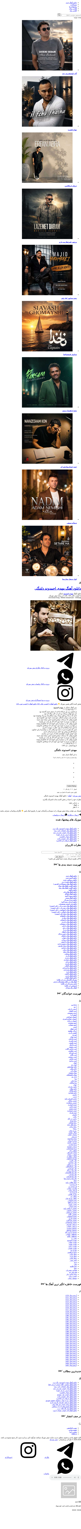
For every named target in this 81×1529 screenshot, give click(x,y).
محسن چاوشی (71, 1210)
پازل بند (74, 1077)
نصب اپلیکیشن (72, 1428)
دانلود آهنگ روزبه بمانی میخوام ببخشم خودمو (61, 1400)
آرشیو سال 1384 (71, 1323)
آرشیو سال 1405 (71, 1365)
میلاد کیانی (73, 1258)
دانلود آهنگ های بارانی (69, 926)
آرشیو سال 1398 (71, 1351)
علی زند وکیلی (72, 1164)
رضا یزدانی (73, 1127)
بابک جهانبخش (72, 1067)
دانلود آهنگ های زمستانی (68, 924)
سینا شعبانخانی (71, 1148)
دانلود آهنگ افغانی (71, 978)
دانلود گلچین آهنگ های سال (67, 886)
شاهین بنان (73, 1150)
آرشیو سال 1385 (71, 1325)
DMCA (74, 1434)
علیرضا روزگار (72, 1170)
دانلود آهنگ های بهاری (69, 918)
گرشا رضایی (72, 1190)
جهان (75, 1085)
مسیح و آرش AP (71, 1232)
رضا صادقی (73, 1123)
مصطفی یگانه (72, 1236)
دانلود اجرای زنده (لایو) (69, 902)
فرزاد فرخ (73, 1184)
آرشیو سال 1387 (71, 1329)
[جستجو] (59, 14)
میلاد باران (73, 1256)
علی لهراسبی (72, 1168)
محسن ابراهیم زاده (70, 1208)
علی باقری (73, 1160)
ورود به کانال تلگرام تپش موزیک (38, 668)
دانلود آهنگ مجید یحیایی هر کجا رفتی (64, 1404)
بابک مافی (73, 1069)
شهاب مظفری (72, 1156)
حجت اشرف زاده (71, 1099)
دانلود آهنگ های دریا (70, 930)
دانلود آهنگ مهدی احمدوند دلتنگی (58, 588)
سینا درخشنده (72, 1146)
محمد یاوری (73, 1218)
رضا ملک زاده (72, 1125)
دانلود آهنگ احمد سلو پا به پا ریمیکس (64, 1406)
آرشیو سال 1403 (71, 1361)
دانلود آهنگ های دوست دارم (67, 944)
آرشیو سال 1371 (71, 1297)
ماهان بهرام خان (71, 1198)
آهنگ (69, 796)
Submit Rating (71, 786)
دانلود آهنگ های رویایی (69, 940)
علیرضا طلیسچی (71, 1172)
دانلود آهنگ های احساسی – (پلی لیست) (63, 910)
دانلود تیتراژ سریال (70, 900)
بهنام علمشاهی (71, 1075)
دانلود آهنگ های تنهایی (69, 938)
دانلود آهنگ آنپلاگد (71, 894)
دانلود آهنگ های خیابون (69, 948)
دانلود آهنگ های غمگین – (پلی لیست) (64, 912)
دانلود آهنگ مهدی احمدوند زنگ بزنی (65, 829)
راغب (75, 1117)
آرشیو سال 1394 (71, 1343)
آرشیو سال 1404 (71, 1363)
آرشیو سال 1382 (71, 1319)
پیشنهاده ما (73, 7)
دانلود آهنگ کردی (71, 964)
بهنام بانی (73, 1071)
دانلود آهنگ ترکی (71, 962)
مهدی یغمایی (72, 1248)
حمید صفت (73, 1109)
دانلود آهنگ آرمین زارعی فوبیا (66, 834)
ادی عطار (73, 1029)
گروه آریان (73, 1192)
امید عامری (73, 1041)
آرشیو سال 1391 (71, 1337)
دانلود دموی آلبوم (71, 896)
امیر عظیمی (72, 1051)
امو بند (74, 1035)
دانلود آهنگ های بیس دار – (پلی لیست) (64, 908)
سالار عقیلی (72, 1133)
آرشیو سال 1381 (71, 1317)
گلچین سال (73, 9)
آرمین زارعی (72, 1009)
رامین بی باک (72, 1119)
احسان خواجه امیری (70, 1019)
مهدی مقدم (73, 1244)
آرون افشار (73, 1011)
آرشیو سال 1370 (71, 1295)
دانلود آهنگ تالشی (71, 974)
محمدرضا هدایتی (71, 1222)
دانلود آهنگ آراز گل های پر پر (67, 1408)
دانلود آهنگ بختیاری (70, 960)
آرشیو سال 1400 (71, 1355)
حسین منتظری (71, 1103)
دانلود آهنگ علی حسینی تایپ (67, 838)
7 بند (75, 1007)
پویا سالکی (73, 1083)
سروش (74, 1137)
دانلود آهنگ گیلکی (71, 966)
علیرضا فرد (73, 1174)
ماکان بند (73, 1196)
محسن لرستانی (71, 1212)
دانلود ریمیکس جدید (70, 880)
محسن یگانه (72, 1214)
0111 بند (74, 1005)
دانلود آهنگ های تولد (70, 952)
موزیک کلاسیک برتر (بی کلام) (67, 980)
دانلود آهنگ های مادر (70, 950)
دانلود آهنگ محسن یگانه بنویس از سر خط (62, 1384)
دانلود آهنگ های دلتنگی (69, 936)
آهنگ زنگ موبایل (71, 988)
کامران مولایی (72, 1188)
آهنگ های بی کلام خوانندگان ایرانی (65, 982)
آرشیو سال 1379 (71, 1313)
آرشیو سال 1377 (71, 1309)
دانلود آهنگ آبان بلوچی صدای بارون (65, 1410)
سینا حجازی (73, 1144)
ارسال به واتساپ (59, 815)
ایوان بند (74, 1065)
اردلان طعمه (72, 1031)
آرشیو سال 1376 (71, 1307)
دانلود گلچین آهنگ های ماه (68, 888)
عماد (75, 1180)
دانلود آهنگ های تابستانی (68, 920)
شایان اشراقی (72, 1152)
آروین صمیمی (72, 1013)
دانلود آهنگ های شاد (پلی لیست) (66, 914)
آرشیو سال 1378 (71, 1311)
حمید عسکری (72, 1111)
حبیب (75, 1097)
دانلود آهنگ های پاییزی (69, 922)
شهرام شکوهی (71, 1158)
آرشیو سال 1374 (71, 1303)
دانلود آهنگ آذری (71, 956)
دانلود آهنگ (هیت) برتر (69, 882)
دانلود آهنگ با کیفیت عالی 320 (47, 704)
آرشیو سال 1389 (71, 1333)
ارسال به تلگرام (73, 815)
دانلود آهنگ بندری (71, 958)
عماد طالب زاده (71, 1182)
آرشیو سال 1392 (71, 1339)
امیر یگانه (73, 1055)
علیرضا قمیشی (71, 1176)
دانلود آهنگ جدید (71, 3)
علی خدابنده (72, 1162)
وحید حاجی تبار (71, 1274)
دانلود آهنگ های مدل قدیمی (67, 946)
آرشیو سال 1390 (71, 1335)
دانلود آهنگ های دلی (70, 892)
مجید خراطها (72, 1202)
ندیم (75, 1262)
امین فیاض (73, 1059)
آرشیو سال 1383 (71, 1321)
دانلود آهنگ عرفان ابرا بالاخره (67, 840)
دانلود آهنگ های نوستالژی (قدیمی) (65, 884)
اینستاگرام (9, 1457)
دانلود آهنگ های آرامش (69, 942)
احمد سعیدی (72, 1023)
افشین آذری (72, 1033)
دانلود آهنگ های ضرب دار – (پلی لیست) (63, 906)
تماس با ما (73, 1432)
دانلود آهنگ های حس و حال (67, 934)
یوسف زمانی (72, 1278)
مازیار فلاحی (72, 1194)
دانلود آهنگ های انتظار (69, 932)
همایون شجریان (71, 1270)
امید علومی (73, 1043)
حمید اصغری (72, 1105)
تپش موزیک (77, 796)
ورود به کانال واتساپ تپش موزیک (37, 684)
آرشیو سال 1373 (71, 1301)
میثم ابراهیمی (72, 1252)
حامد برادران (72, 1087)
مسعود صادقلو (72, 1230)
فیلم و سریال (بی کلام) (69, 984)
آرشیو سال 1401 (71, 1357)
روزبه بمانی (73, 1131)
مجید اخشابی (72, 1200)
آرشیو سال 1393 (71, 1341)
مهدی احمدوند (72, 1240)
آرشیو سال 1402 (71, 1359)
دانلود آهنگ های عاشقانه (68, 916)
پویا (76, 1079)
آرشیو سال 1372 (71, 1299)
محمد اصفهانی (72, 1216)
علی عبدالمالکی (71, 1166)
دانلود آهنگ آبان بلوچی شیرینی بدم (65, 832)
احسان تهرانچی (71, 1017)
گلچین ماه (73, 11)
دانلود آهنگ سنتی (71, 898)
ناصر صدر (73, 1260)
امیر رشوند (73, 1047)
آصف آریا (73, 1015)
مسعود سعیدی (72, 1228)
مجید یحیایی (73, 1206)
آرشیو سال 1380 (71, 1315)
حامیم (75, 1095)
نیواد (75, 1268)
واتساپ (46, 1473)
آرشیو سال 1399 (71, 1353)
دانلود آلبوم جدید (71, 878)
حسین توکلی (72, 1101)
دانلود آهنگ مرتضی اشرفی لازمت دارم (63, 1402)
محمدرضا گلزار (71, 1220)
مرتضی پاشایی (72, 1226)
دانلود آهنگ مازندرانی (69, 968)
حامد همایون (72, 1093)
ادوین (75, 1027)
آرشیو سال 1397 (71, 1349)
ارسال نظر (59, 856)
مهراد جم (73, 1250)
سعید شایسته (72, 1139)
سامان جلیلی (72, 1135)
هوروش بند (73, 1272)
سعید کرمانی (72, 1140)
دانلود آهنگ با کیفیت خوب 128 (26, 704)
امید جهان (73, 1037)
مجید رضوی (72, 1204)
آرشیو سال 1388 (71, 1331)
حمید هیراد (73, 1113)
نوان (75, 1264)
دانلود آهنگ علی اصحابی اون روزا (65, 830)
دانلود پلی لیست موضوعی (68, 904)
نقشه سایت (73, 1430)
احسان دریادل (72, 1021)
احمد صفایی (72, 1025)
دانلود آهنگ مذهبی (70, 954)
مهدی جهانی (72, 1242)
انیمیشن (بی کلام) (71, 986)
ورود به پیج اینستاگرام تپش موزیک (37, 700)
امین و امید (73, 1061)
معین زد (74, 1238)
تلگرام (47, 1457)
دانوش (74, 1115)
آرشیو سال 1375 (71, 1305)
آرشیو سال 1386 (71, 1327)
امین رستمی (72, 1057)
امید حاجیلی (73, 1039)
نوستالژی (73, 5)
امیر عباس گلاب (71, 1049)
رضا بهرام (73, 1121)
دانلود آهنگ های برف (70, 928)
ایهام (75, 1063)
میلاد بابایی (73, 1254)
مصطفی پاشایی (71, 1234)
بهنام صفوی (73, 1073)
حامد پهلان (73, 1089)
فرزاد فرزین (72, 1186)
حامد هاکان (73, 1091)
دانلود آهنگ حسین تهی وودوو (67, 1394)
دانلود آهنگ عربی (71, 976)
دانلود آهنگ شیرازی (70, 970)
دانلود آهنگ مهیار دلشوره (68, 836)
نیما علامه (73, 1266)
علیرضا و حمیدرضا (70, 1178)
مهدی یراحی (72, 1246)
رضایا (75, 1129)
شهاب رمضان (72, 1154)
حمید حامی (73, 1107)
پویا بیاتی (74, 1081)
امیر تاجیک (73, 1045)
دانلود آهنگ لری (71, 972)
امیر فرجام (73, 1053)
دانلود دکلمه (73, 890)
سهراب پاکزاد (72, 1142)
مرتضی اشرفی (71, 1224)
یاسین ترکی (73, 1276)
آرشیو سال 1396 (71, 1347)
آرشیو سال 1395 (71, 1345)
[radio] (38, 762)
